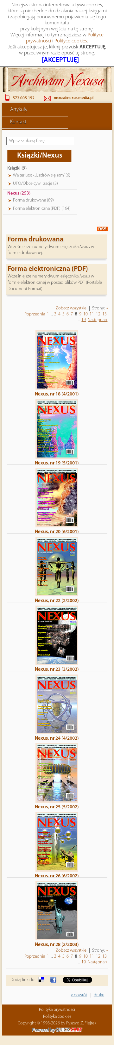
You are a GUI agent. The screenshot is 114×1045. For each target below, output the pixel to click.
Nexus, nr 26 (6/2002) (57, 876)
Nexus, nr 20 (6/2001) (57, 531)
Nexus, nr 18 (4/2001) (57, 394)
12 (98, 314)
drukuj (99, 995)
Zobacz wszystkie (71, 308)
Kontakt (18, 122)
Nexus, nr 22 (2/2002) (57, 600)
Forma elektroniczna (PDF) (48, 269)
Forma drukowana (35, 239)
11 (92, 314)
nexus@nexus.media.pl (73, 98)
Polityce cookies (70, 41)
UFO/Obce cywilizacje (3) (35, 183)
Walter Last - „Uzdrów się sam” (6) (41, 175)
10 (85, 314)
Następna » (97, 320)
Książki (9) (17, 168)
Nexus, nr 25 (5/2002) (57, 807)
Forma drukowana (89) (33, 200)
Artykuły (18, 109)
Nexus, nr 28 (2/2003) (57, 944)
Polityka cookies (57, 1016)
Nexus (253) (18, 193)
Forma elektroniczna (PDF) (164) (42, 208)
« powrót (79, 995)
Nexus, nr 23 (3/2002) (57, 669)
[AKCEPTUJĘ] (60, 60)
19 (83, 320)
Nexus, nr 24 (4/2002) (57, 738)
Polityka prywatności (57, 1009)
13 (104, 314)
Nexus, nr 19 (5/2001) (57, 463)
